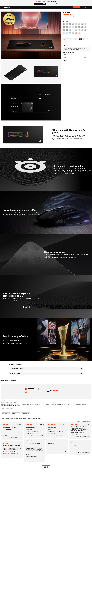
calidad (20, 418)
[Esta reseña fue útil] (40, 435)
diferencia (16, 418)
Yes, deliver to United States (40, 3)
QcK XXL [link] (25, 10)
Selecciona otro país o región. (74, 49)
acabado (7, 418)
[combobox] (15, 413)
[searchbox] (5, 413)
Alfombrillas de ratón (18, 10)
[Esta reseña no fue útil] (42, 435)
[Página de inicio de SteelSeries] (6, 7)
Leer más (27, 454)
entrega (24, 418)
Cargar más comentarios (46, 467)
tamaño (29, 418)
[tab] (70, 7)
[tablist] (20, 7)
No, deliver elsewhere (52, 3)
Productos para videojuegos (7, 10)
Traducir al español (7, 435)
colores (3, 418)
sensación (33, 418)
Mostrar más (39, 418)
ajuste (12, 418)
